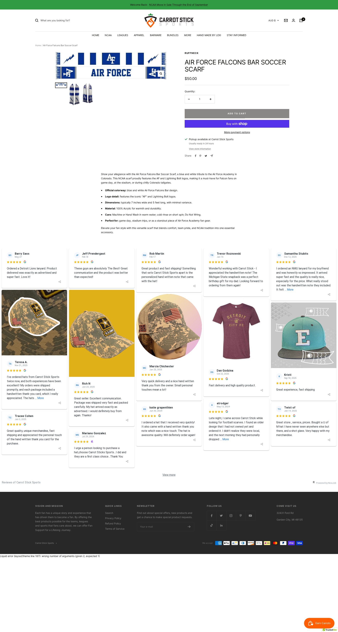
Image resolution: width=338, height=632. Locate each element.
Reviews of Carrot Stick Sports (21, 482)
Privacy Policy (113, 518)
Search (109, 512)
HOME (95, 35)
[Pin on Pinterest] (200, 156)
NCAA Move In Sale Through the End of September (178, 4)
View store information (200, 148)
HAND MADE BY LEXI (209, 35)
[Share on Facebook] (195, 156)
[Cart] (301, 20)
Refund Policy (113, 523)
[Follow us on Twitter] (221, 516)
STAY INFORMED (236, 35)
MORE (187, 35)
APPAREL (139, 35)
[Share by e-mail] (212, 156)
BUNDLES (173, 35)
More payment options (237, 132)
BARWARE (155, 35)
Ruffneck (192, 53)
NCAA (108, 35)
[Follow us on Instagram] (231, 516)
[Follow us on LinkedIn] (221, 525)
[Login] (293, 20)
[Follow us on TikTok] (212, 525)
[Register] (189, 526)
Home (38, 45)
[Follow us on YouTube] (250, 516)
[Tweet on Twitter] (205, 156)
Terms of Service (114, 528)
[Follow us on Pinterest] (241, 516)
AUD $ (272, 20)
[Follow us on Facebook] (212, 516)
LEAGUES (122, 35)
